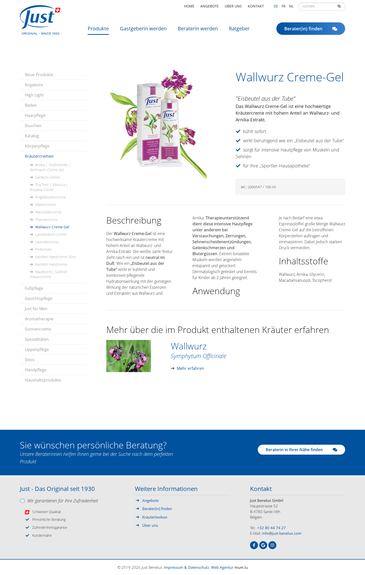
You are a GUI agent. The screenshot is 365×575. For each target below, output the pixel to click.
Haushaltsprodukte (43, 380)
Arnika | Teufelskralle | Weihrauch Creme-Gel (50, 167)
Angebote (209, 6)
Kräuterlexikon (154, 517)
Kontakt (256, 6)
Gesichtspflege (38, 298)
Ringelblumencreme (50, 197)
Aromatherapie (39, 319)
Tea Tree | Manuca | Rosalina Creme (49, 187)
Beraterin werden (198, 28)
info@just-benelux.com (281, 533)
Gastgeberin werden (143, 28)
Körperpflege (37, 146)
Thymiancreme (46, 219)
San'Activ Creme (47, 177)
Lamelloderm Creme (51, 234)
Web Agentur (222, 567)
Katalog (32, 136)
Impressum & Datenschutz (186, 567)
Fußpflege (34, 288)
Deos (30, 359)
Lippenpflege (37, 349)
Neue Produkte (39, 74)
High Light (34, 95)
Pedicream (43, 249)
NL (291, 6)
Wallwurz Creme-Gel (52, 227)
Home (189, 6)
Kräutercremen (39, 156)
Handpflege (35, 370)
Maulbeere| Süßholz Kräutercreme (48, 274)
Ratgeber (239, 28)
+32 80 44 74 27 (271, 527)
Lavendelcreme (47, 242)
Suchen (339, 6)
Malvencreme (45, 204)
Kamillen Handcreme (51, 264)
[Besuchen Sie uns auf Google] (263, 545)
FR (284, 6)
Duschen (33, 125)
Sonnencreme (38, 329)
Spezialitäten (37, 339)
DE (276, 6)
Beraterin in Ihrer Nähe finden (294, 449)
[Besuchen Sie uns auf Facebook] (254, 545)
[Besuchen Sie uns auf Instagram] (272, 545)
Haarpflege (35, 115)
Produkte (98, 28)
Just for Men (36, 308)
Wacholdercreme (48, 212)
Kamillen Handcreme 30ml (55, 256)
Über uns (233, 6)
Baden (31, 105)
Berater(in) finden (303, 29)
